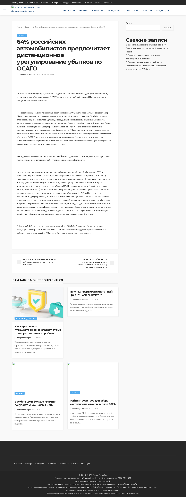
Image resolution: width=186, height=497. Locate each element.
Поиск (129, 23)
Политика (88, 2)
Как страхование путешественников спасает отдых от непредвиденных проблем (38, 330)
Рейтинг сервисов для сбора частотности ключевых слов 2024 (93, 402)
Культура (65, 2)
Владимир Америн (26, 74)
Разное (21, 35)
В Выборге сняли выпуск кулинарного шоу (146, 44)
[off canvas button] (4, 10)
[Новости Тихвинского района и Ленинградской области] (34, 10)
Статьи (98, 2)
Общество (76, 2)
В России (44, 2)
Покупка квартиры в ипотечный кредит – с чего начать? (91, 293)
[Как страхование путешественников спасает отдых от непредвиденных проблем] (37, 304)
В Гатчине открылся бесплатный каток (144, 62)
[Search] (180, 10)
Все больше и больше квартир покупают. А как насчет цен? (35, 403)
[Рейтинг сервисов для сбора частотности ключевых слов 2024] (93, 379)
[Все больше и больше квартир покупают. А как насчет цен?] (37, 379)
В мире (55, 2)
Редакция (108, 2)
